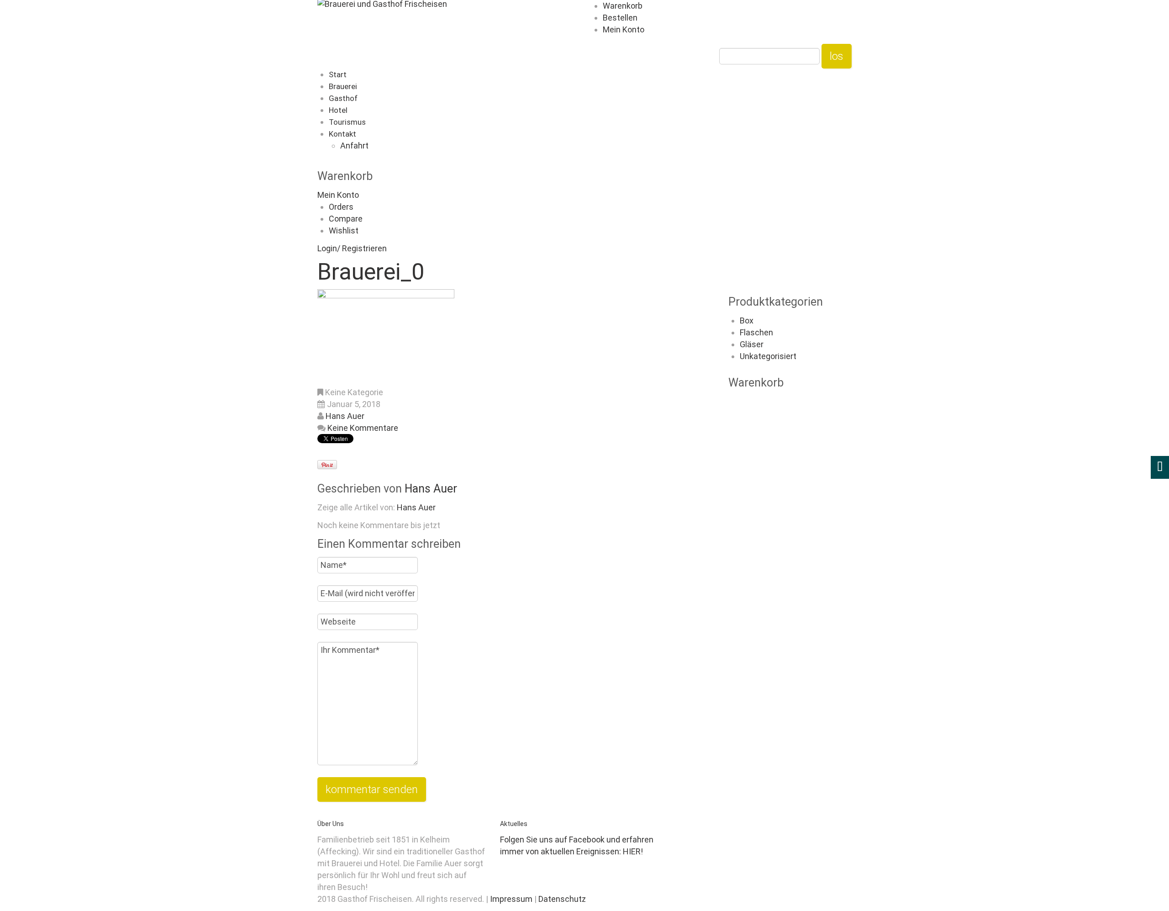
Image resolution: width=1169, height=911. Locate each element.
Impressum (512, 899)
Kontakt (342, 133)
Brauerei (343, 86)
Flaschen (756, 332)
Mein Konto (623, 29)
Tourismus (347, 122)
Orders (341, 207)
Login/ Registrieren (352, 248)
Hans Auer (345, 416)
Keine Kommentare (362, 428)
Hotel (338, 110)
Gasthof (343, 98)
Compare (346, 218)
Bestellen (620, 17)
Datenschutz (562, 899)
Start (338, 74)
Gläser (752, 344)
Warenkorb (622, 6)
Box (746, 320)
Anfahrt (354, 145)
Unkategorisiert (768, 356)
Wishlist (343, 230)
